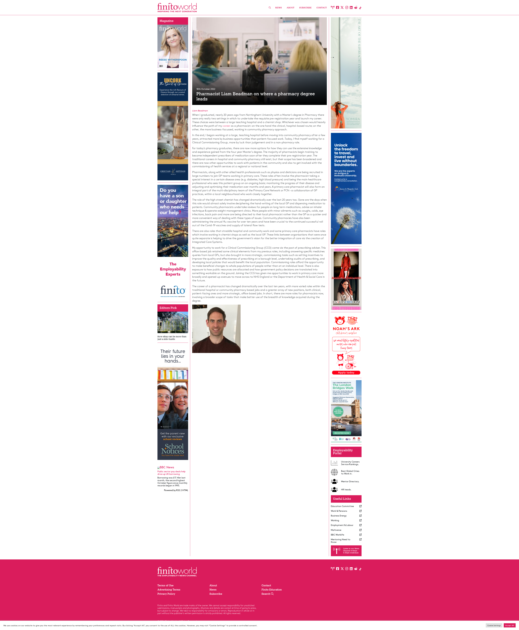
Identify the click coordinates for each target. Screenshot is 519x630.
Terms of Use (165, 585)
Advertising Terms (168, 589)
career (226, 125)
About (290, 7)
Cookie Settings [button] (494, 625)
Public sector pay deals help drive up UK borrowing (171, 472)
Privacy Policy (166, 593)
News (278, 7)
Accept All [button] (509, 625)
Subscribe (305, 7)
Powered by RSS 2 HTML (176, 490)
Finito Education (272, 589)
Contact (321, 7)
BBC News (167, 467)
